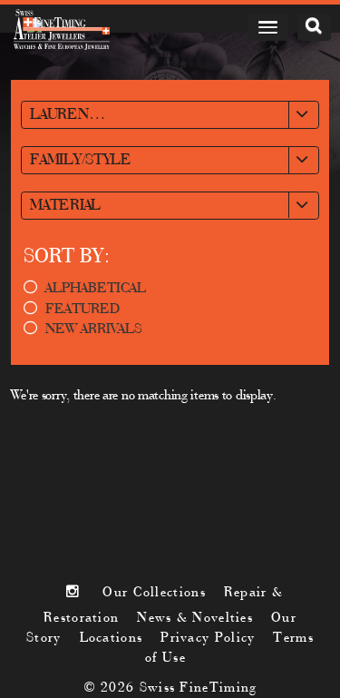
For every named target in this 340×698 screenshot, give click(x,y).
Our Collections (153, 592)
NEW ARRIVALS (93, 329)
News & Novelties (195, 618)
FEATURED (82, 309)
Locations (111, 638)
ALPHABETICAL (95, 288)
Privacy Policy (207, 638)
